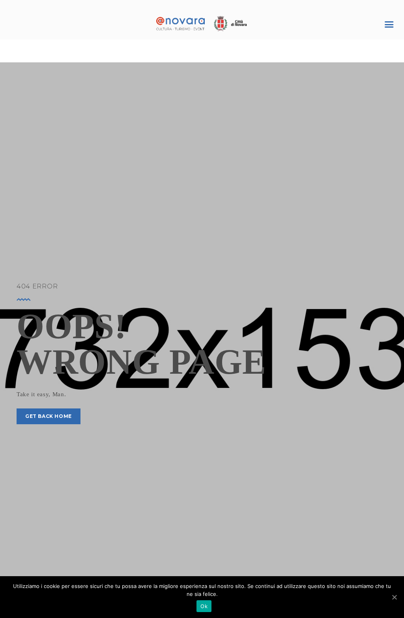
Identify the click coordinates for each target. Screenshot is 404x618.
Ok (204, 606)
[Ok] (394, 597)
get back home (48, 416)
